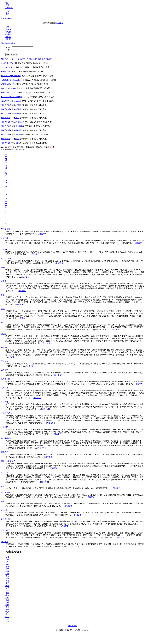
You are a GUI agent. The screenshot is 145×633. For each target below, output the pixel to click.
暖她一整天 (5, 530)
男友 (7, 567)
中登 (17, 109)
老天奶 (3, 281)
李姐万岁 (4, 472)
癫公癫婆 (19, 126)
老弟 (7, 590)
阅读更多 (43, 234)
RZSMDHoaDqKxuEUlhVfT (12, 80)
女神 (7, 579)
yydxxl (3, 501)
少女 (7, 621)
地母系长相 (19, 122)
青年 (7, 562)
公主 (7, 569)
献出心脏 (4, 452)
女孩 (7, 557)
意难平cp (4, 249)
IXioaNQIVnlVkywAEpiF (10, 101)
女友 (7, 564)
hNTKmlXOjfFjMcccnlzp (10, 76)
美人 (7, 576)
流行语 (8, 30)
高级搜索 (59, 23)
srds (2, 486)
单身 (7, 581)
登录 (7, 5)
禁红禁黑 (4, 542)
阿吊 (17, 130)
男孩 (7, 559)
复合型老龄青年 (7, 258)
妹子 (7, 610)
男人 (7, 614)
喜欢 (7, 595)
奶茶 (7, 602)
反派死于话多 (6, 413)
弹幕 (7, 600)
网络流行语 (5, 105)
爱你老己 (4, 347)
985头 (3, 267)
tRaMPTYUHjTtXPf (8, 67)
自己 (7, 574)
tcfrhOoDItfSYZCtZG (9, 92)
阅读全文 (22, 291)
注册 (7, 3)
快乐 (7, 607)
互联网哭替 (5, 229)
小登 (17, 105)
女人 (7, 617)
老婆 (7, 586)
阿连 (17, 139)
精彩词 (8, 39)
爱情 (7, 605)
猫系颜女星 (5, 379)
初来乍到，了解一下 (9, 59)
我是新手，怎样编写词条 (28, 59)
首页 (7, 27)
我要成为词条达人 (45, 59)
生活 (7, 593)
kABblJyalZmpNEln (8, 84)
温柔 (7, 619)
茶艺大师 (4, 402)
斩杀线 (3, 334)
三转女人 (4, 361)
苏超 (17, 143)
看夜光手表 (5, 519)
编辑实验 (11, 43)
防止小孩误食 (6, 438)
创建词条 (9, 8)
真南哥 (18, 135)
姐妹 (7, 571)
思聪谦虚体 (5, 492)
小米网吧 (4, 427)
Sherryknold (5, 71)
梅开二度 (4, 388)
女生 (7, 598)
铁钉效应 (4, 238)
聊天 (7, 583)
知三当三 (4, 370)
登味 (17, 118)
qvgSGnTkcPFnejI (7, 63)
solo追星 (4, 510)
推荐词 (8, 34)
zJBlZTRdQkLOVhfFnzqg (11, 97)
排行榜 (8, 32)
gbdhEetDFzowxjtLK (9, 88)
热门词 (8, 37)
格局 (7, 612)
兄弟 (7, 588)
